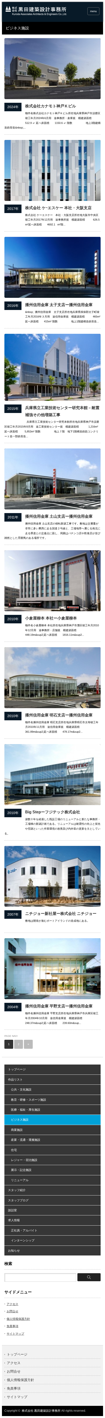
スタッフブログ (18, 1200)
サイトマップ (15, 1333)
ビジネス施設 (18, 1119)
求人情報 (14, 1220)
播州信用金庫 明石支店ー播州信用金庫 (59, 715)
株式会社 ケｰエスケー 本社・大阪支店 (58, 208)
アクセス (12, 1304)
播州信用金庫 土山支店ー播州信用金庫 (59, 516)
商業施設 (15, 1130)
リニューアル (18, 1180)
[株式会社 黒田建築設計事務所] (36, 14)
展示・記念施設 (20, 1170)
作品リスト (15, 1079)
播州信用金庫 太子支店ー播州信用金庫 (59, 305)
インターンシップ (21, 1240)
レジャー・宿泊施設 (22, 1160)
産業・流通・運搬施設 (24, 1140)
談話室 (12, 1210)
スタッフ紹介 (17, 1190)
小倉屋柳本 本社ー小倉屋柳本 (51, 618)
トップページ (17, 1069)
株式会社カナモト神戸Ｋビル (50, 106)
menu (93, 11)
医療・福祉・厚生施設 (24, 1109)
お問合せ (12, 1311)
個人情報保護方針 (18, 1319)
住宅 (12, 1150)
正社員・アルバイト (22, 1230)
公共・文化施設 (20, 1089)
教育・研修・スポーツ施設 (27, 1099)
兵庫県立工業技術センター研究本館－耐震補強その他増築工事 (62, 411)
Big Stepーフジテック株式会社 (52, 812)
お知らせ (14, 1250)
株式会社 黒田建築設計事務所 (41, 1410)
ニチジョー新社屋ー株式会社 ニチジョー (60, 913)
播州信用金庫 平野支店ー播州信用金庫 (59, 1006)
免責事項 (12, 1326)
